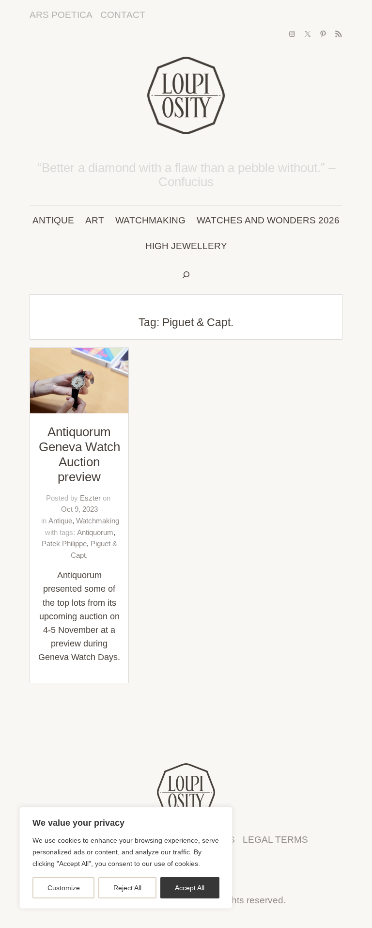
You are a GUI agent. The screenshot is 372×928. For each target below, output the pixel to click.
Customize (63, 888)
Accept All (189, 888)
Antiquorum (95, 532)
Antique (60, 521)
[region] (125, 858)
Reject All (127, 888)
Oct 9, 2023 (79, 509)
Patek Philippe (64, 543)
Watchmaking (97, 521)
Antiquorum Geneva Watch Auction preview (79, 454)
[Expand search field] (186, 275)
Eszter (90, 498)
